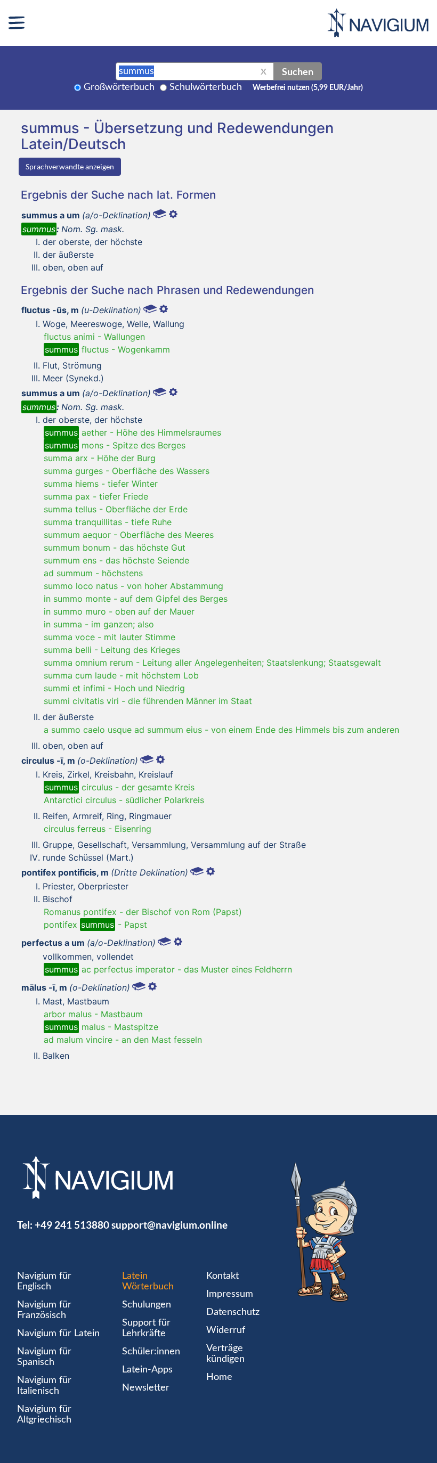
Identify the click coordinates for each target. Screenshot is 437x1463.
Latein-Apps (147, 1370)
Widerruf (225, 1330)
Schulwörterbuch (205, 87)
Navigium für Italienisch (44, 1386)
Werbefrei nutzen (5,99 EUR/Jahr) (308, 88)
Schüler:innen (151, 1351)
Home (219, 1377)
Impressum (229, 1294)
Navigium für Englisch (44, 1281)
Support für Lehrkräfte (146, 1328)
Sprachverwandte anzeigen (70, 166)
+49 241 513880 (72, 1225)
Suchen (297, 71)
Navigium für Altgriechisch (44, 1414)
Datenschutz (233, 1312)
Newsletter (145, 1388)
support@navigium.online (169, 1225)
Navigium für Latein (58, 1333)
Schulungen (146, 1305)
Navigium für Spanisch (44, 1357)
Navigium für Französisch (44, 1310)
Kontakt (222, 1276)
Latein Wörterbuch (148, 1281)
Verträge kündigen (225, 1354)
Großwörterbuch (119, 87)
